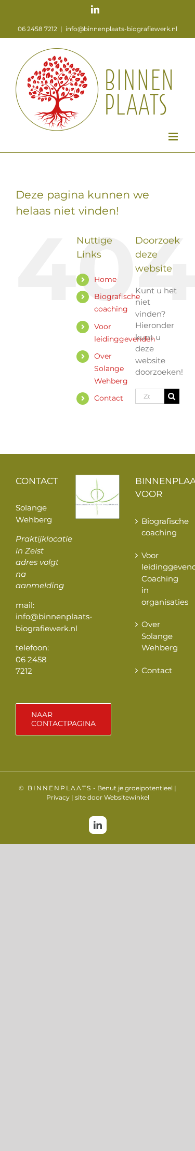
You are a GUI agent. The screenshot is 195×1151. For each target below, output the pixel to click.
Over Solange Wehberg (111, 368)
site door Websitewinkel (112, 797)
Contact (108, 398)
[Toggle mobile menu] (173, 136)
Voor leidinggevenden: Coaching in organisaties (157, 578)
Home (105, 279)
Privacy (58, 797)
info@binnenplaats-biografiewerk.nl (121, 29)
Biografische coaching (157, 527)
